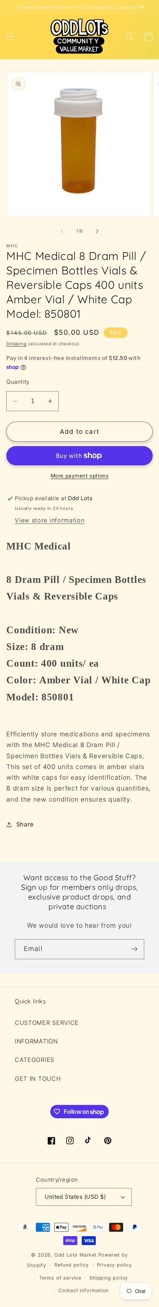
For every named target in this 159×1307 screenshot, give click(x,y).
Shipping (16, 343)
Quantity (18, 382)
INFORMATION (36, 1041)
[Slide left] (62, 231)
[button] (10, 36)
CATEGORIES (34, 1059)
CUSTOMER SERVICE (47, 1022)
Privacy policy (114, 1265)
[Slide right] (97, 231)
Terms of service (60, 1278)
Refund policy (71, 1265)
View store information (49, 520)
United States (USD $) (75, 1197)
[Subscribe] (134, 949)
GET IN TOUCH (38, 1078)
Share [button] (25, 824)
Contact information (83, 1290)
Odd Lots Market (75, 1255)
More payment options (80, 476)
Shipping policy (108, 1278)
